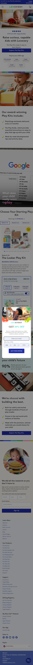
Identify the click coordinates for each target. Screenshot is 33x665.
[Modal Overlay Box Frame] (16, 332)
